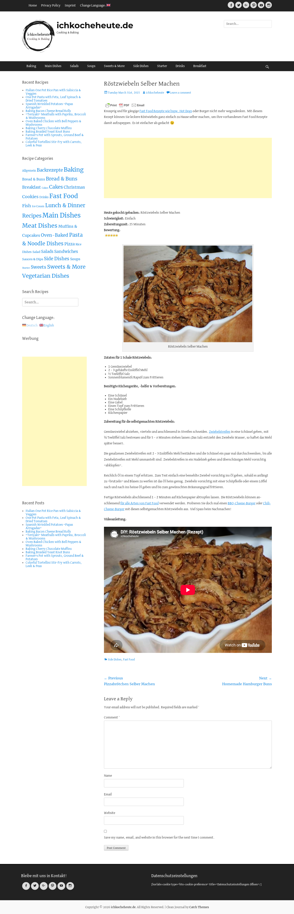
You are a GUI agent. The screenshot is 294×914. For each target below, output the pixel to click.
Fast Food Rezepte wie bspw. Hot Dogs (165, 111)
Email (108, 794)
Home (33, 5)
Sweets (38, 267)
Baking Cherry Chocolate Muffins (49, 128)
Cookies (30, 196)
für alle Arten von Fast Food (139, 503)
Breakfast (199, 66)
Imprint (70, 5)
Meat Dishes (39, 225)
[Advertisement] (188, 168)
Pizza (69, 243)
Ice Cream (38, 206)
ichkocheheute (155, 92)
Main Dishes (53, 66)
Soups (91, 66)
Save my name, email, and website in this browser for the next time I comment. (159, 837)
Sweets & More (114, 66)
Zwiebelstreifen (219, 432)
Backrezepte (50, 170)
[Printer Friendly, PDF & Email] (125, 105)
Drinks (180, 66)
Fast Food (129, 659)
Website (109, 813)
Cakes (45, 188)
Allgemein (29, 170)
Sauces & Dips (32, 259)
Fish (26, 205)
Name (108, 776)
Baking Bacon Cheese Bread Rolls (48, 111)
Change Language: (93, 5)
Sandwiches (66, 251)
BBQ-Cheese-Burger (241, 503)
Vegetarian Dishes (45, 276)
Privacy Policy (50, 5)
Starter (162, 66)
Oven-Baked (54, 235)
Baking (31, 66)
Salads (74, 66)
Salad (36, 252)
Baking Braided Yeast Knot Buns (48, 131)
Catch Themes (199, 907)
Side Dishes (141, 66)
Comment (112, 717)
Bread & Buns (33, 179)
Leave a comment (180, 92)
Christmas (74, 187)
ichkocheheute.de (95, 25)
